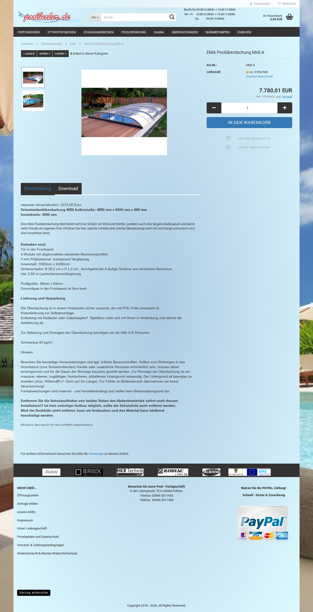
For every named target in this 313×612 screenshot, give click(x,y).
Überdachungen (185, 32)
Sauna (159, 32)
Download (68, 188)
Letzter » (61, 53)
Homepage (96, 454)
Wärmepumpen (217, 32)
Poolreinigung (134, 32)
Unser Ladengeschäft (32, 528)
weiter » (44, 53)
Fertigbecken (29, 32)
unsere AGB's (26, 512)
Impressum (25, 520)
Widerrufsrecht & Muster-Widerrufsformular (47, 553)
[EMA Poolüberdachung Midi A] (124, 112)
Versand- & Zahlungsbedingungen (40, 545)
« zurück (29, 53)
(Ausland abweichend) (259, 76)
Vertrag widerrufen (33, 592)
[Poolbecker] (49, 17)
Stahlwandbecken (99, 32)
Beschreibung (37, 188)
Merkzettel (288, 3)
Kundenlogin (261, 3)
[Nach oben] (299, 604)
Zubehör (244, 32)
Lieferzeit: (214, 72)
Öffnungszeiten (28, 495)
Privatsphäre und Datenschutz (38, 537)
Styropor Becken (61, 32)
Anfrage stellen (27, 503)
